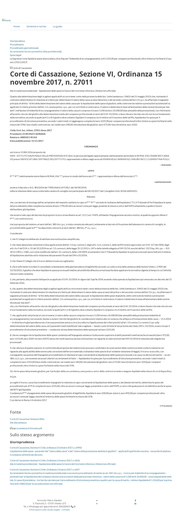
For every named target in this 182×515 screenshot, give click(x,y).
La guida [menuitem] (57, 26)
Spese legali (15, 55)
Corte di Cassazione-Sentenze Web (27, 419)
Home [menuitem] (16, 26)
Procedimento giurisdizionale (24, 48)
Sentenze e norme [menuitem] (36, 26)
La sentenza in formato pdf (29, 428)
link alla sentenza (18, 422)
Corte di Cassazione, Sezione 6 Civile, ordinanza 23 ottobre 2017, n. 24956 (46, 447)
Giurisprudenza (17, 41)
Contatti (66, 509)
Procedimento (17, 44)
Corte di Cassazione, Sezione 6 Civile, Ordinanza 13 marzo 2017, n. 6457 (45, 469)
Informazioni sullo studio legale (44, 509)
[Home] (6, 20)
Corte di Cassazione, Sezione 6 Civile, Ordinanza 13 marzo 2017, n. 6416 (45, 460)
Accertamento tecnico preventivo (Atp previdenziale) (36, 51)
